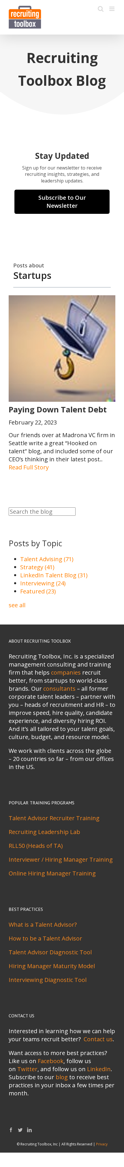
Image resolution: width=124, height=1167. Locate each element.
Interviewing (43, 583)
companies (66, 672)
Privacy (102, 1144)
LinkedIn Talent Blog (54, 575)
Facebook (50, 1061)
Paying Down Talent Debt (58, 409)
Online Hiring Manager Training (52, 873)
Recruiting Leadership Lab (44, 832)
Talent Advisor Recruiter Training (54, 818)
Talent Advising (47, 559)
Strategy (37, 567)
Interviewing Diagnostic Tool (48, 980)
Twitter (27, 1069)
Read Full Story (29, 467)
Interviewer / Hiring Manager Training (61, 859)
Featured (38, 591)
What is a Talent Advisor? (43, 924)
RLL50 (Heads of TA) (36, 846)
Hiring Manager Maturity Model (52, 966)
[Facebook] (11, 1130)
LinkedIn (99, 1069)
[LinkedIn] (29, 1130)
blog (62, 1077)
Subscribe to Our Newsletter (62, 202)
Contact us (98, 1039)
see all (17, 605)
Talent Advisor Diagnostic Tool (50, 952)
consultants (59, 688)
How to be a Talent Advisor (45, 938)
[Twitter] (20, 1130)
